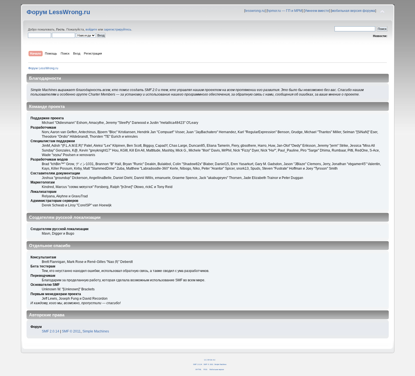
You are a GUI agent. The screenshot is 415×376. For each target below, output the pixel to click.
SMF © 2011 (71, 331)
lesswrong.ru (255, 11)
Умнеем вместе (317, 11)
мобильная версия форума (353, 11)
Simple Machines (95, 331)
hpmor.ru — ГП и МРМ (284, 11)
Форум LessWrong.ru (58, 12)
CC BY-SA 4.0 (209, 360)
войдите (91, 29)
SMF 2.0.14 (50, 331)
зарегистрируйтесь (117, 29)
